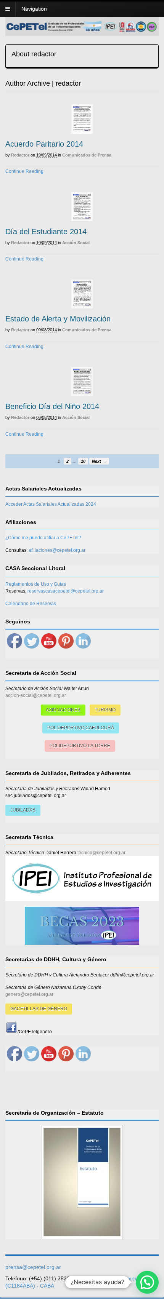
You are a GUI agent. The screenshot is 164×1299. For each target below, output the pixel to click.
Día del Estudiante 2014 (46, 231)
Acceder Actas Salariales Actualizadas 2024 (50, 504)
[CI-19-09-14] (82, 119)
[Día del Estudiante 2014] (82, 207)
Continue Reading (24, 171)
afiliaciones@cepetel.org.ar (57, 550)
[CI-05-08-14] (82, 381)
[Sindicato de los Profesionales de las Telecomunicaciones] (82, 30)
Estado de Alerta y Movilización (58, 319)
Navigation (34, 9)
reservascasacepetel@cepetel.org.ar (65, 591)
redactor (20, 155)
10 (83, 461)
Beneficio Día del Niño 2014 (52, 406)
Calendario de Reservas (30, 603)
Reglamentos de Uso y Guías (35, 584)
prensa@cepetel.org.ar (33, 1267)
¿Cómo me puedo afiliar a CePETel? (43, 537)
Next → (99, 461)
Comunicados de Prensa (86, 155)
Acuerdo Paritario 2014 (44, 144)
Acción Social (76, 242)
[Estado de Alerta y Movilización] (82, 294)
